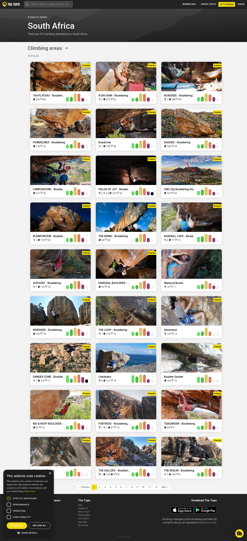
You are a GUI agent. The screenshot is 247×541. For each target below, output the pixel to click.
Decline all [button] (39, 525)
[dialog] (28, 504)
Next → (165, 487)
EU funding (83, 525)
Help (80, 505)
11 (150, 487)
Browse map (189, 4)
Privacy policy (84, 515)
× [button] (50, 473)
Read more (30, 491)
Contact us (83, 508)
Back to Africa (38, 17)
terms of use (209, 522)
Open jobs (82, 522)
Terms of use (83, 512)
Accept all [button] (17, 525)
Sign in (241, 4)
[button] (28, 532)
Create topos (208, 4)
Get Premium (226, 4)
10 (143, 487)
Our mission (83, 518)
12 (156, 487)
